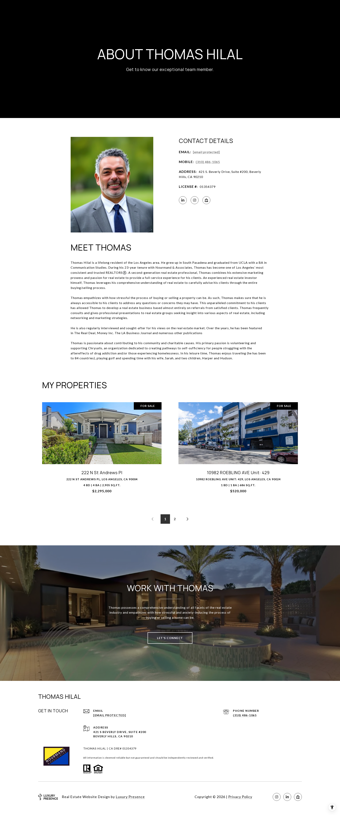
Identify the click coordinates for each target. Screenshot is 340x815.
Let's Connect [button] (170, 638)
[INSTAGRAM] (195, 200)
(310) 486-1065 (208, 162)
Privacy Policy (240, 797)
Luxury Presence (130, 797)
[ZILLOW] (206, 200)
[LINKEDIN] (183, 200)
